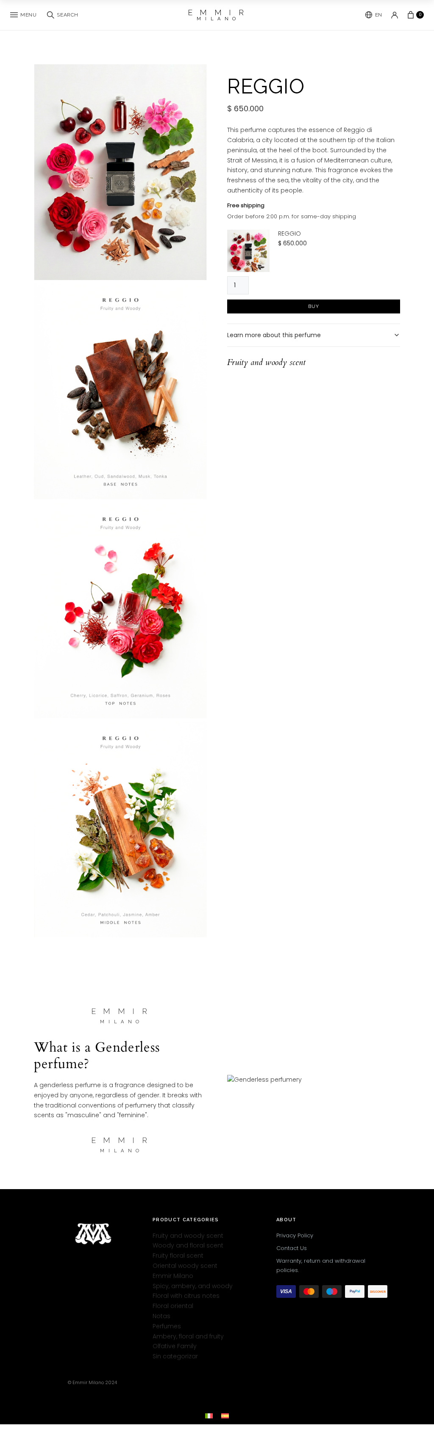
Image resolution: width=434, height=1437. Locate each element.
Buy (313, 306)
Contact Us (291, 1248)
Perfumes (167, 1326)
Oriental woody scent (185, 1265)
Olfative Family (175, 1346)
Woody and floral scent (188, 1245)
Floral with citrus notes (186, 1295)
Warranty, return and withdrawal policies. (320, 1265)
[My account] (394, 15)
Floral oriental (173, 1306)
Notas (161, 1316)
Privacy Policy (294, 1235)
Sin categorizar (175, 1356)
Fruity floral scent (178, 1255)
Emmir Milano (173, 1275)
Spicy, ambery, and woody (193, 1285)
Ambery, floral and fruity (188, 1336)
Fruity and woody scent (188, 1235)
